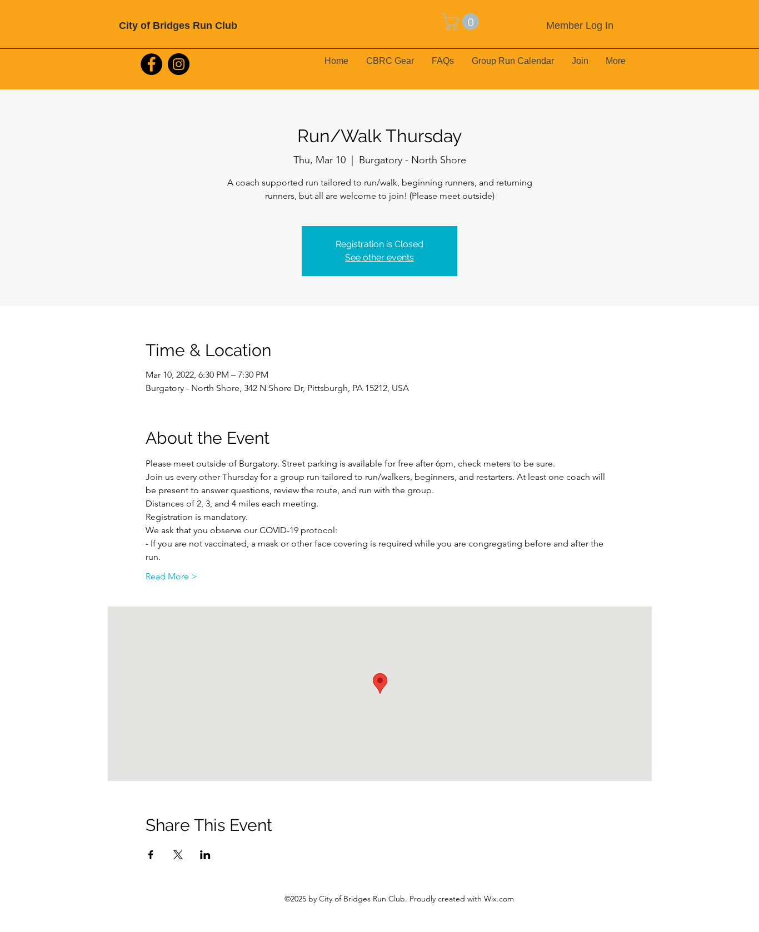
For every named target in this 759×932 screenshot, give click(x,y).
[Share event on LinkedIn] (205, 854)
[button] (462, 21)
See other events (379, 257)
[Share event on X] (178, 854)
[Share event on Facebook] (151, 854)
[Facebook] (151, 64)
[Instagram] (178, 64)
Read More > (171, 576)
